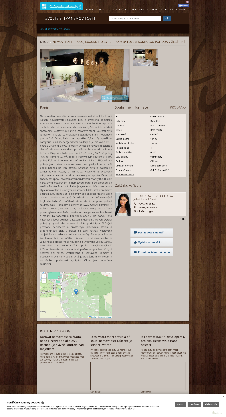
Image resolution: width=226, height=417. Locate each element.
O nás (89, 9)
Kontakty (182, 9)
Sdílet (183, 219)
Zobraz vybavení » (125, 174)
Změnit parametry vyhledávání (55, 28)
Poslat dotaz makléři (151, 232)
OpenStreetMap (105, 317)
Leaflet (93, 317)
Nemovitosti (103, 9)
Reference (167, 9)
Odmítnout (194, 404)
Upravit (180, 404)
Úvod (44, 42)
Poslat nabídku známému (154, 252)
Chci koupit (137, 9)
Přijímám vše (211, 404)
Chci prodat (120, 9)
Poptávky (152, 9)
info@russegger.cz (146, 211)
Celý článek (95, 391)
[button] (76, 292)
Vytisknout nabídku (150, 242)
